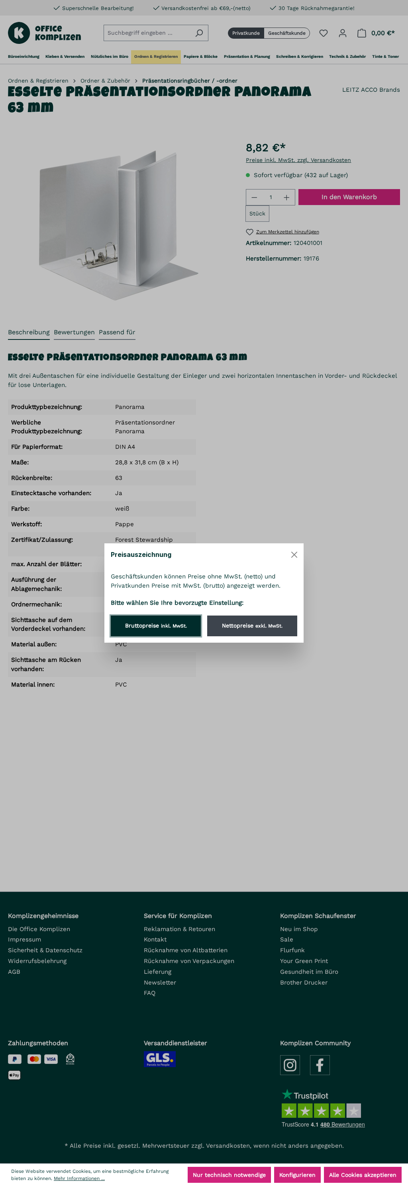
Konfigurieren (297, 1175)
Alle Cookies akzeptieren (362, 1175)
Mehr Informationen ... (79, 1178)
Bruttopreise (156, 625)
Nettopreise (252, 625)
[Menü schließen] (294, 555)
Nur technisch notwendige (229, 1175)
